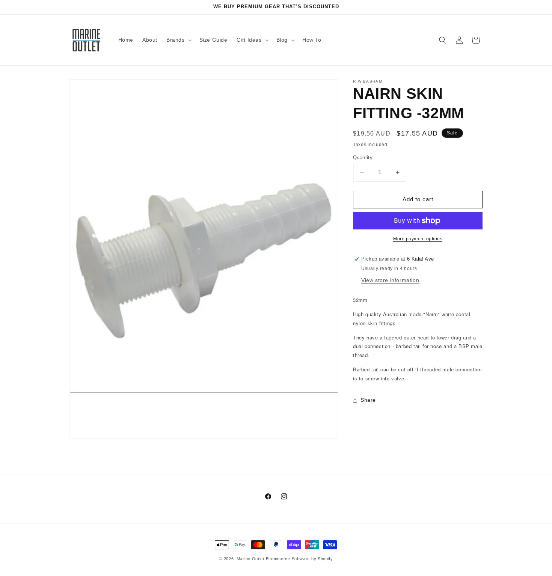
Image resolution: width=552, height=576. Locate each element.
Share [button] (368, 400)
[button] (178, 40)
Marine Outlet (250, 558)
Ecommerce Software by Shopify (299, 558)
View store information (390, 280)
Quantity (363, 157)
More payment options (417, 238)
